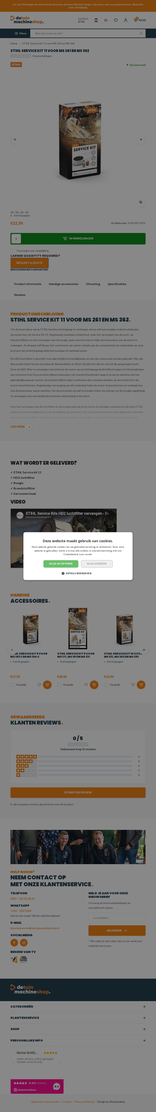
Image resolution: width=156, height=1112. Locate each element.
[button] (78, 573)
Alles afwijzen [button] (97, 563)
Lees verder (85, 554)
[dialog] (78, 556)
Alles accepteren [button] (60, 563)
